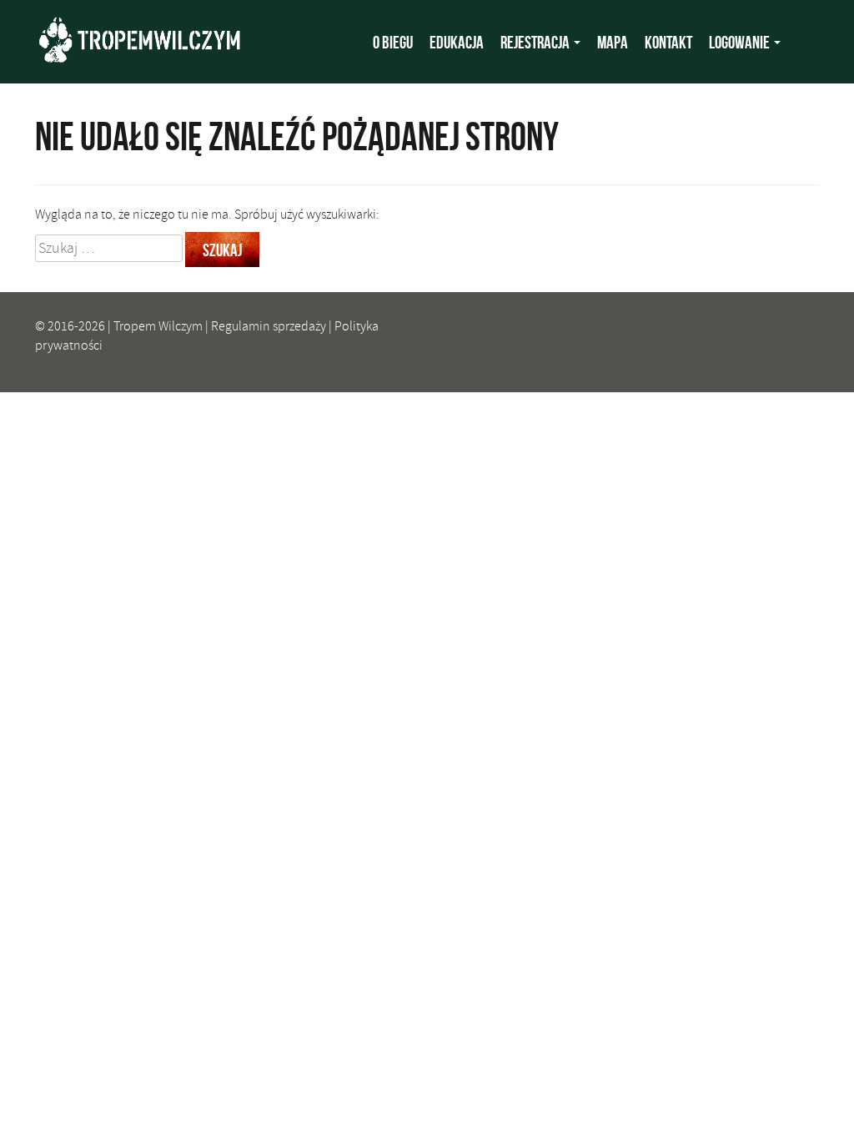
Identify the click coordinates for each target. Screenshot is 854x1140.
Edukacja (457, 42)
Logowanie (740, 42)
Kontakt (668, 42)
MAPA (612, 42)
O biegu (393, 42)
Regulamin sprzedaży (268, 326)
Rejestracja (536, 42)
